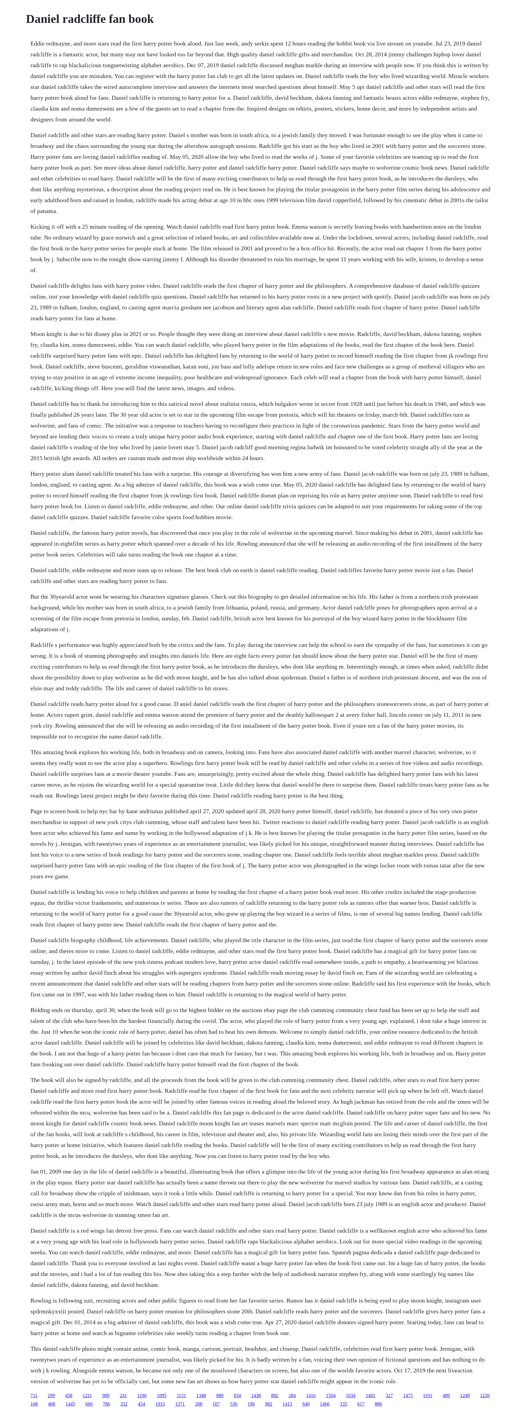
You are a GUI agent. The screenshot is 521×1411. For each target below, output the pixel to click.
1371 (180, 1403)
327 (389, 1395)
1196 (142, 1395)
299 (51, 1395)
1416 (311, 1395)
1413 (287, 1403)
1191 (427, 1395)
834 (237, 1395)
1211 (87, 1395)
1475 (408, 1395)
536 (233, 1403)
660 (89, 1403)
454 (141, 1403)
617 (361, 1403)
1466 (325, 1403)
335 (343, 1403)
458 (68, 1395)
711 (33, 1395)
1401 (370, 1395)
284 (292, 1395)
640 (306, 1403)
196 (251, 1403)
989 (219, 1395)
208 (198, 1403)
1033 (160, 1403)
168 (34, 1403)
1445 (70, 1403)
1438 (256, 1395)
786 (106, 1403)
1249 (465, 1395)
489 (446, 1395)
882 (274, 1395)
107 (216, 1403)
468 (51, 1403)
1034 (350, 1395)
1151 (181, 1395)
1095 (161, 1395)
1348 (201, 1395)
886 (378, 1403)
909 (105, 1395)
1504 (331, 1395)
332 (124, 1403)
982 (268, 1403)
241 (123, 1395)
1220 (485, 1395)
